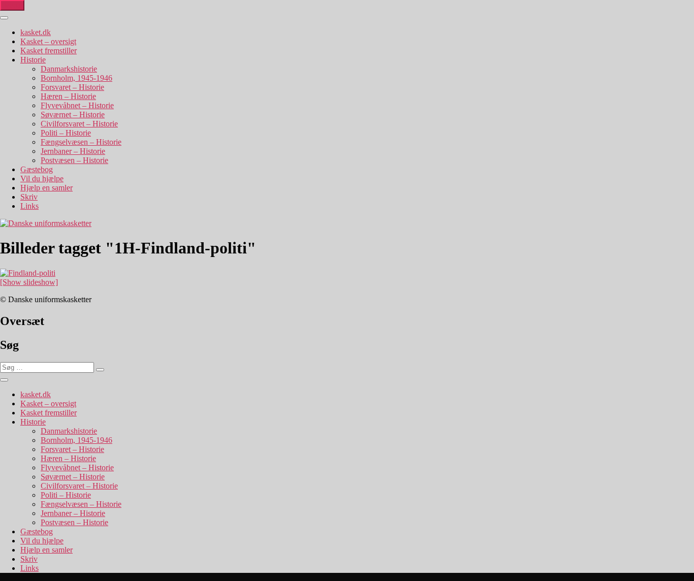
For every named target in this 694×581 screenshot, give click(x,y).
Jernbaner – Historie (73, 151)
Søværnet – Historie (73, 114)
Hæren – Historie (68, 96)
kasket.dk (35, 32)
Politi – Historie (66, 132)
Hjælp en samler (46, 187)
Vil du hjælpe (42, 178)
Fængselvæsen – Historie (81, 142)
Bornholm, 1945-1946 (76, 78)
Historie (33, 59)
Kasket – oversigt (48, 41)
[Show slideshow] (29, 282)
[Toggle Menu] (4, 17)
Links (29, 206)
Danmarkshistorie (69, 68)
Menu (12, 5)
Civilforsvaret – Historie (79, 123)
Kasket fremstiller (48, 50)
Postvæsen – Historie (74, 160)
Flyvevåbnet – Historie (77, 105)
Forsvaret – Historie (72, 87)
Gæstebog (36, 169)
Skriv (29, 196)
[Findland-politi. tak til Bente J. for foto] (27, 273)
